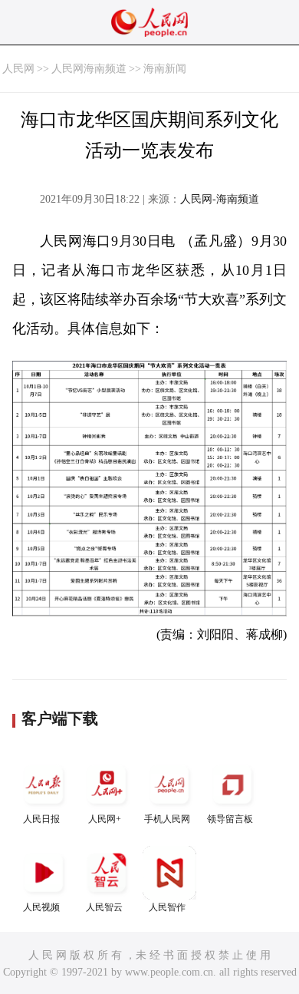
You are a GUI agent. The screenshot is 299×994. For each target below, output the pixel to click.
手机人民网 (167, 819)
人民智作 (167, 907)
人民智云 (104, 907)
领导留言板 (230, 819)
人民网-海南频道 (219, 199)
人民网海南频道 (89, 68)
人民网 (18, 68)
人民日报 (41, 819)
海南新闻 (164, 68)
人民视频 (41, 907)
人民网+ (104, 819)
